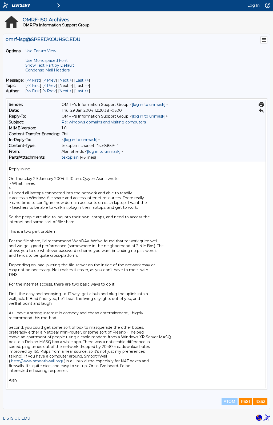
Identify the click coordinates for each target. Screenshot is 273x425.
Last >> (82, 80)
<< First (33, 80)
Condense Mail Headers (47, 70)
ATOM (229, 401)
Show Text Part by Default (49, 65)
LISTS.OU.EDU (16, 418)
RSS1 (245, 401)
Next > (65, 80)
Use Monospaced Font (46, 60)
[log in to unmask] (149, 104)
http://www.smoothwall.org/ (37, 361)
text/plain (70, 157)
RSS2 (260, 401)
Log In (253, 5)
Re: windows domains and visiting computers (104, 122)
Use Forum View (40, 51)
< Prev (50, 80)
